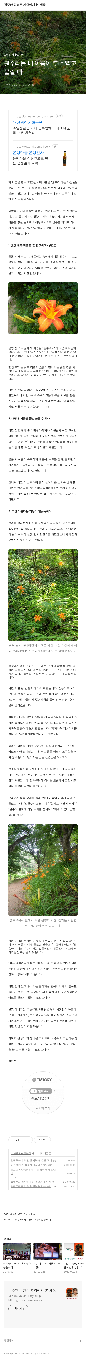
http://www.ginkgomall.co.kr (32, 146)
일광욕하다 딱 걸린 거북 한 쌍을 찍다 (31, 1160)
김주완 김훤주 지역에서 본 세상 (25, 5)
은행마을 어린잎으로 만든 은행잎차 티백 (30, 160)
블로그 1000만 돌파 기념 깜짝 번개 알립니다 (34, 1171)
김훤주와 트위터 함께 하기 (18, 1354)
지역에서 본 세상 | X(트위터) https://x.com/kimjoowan (25, 1298)
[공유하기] (22, 1140)
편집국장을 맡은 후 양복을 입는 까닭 (31, 1186)
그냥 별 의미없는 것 (21, 1153)
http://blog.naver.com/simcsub (34, 116)
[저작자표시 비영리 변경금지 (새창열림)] (56, 1139)
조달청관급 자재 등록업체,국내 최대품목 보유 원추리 (41, 130)
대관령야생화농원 (28, 122)
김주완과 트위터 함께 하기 (18, 1347)
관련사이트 (10, 1340)
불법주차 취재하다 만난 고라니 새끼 (31, 1181)
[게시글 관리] (28, 1140)
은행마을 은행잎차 (28, 152)
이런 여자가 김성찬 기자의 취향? (29, 1165)
